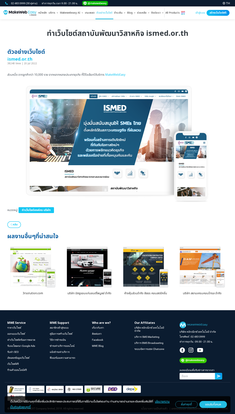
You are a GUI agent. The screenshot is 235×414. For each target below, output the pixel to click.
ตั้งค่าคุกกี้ (186, 404)
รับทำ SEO (13, 351)
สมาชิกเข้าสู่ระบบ (59, 327)
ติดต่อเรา (156, 13)
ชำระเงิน (119, 13)
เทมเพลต (90, 13)
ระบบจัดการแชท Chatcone (149, 349)
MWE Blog (98, 345)
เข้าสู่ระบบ (200, 13)
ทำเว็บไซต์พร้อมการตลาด (21, 339)
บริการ (53, 13)
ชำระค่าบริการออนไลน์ (62, 345)
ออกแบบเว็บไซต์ (16, 333)
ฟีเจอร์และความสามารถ (62, 357)
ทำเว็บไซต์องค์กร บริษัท (36, 210)
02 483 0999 (18, 3)
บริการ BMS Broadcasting (148, 342)
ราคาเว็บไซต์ (14, 327)
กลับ (15, 224)
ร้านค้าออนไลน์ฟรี (17, 369)
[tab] (53, 12)
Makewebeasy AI (71, 13)
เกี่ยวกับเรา (98, 327)
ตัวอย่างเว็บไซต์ (104, 13)
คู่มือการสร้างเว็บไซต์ (61, 333)
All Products (173, 13)
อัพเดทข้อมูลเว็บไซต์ (18, 357)
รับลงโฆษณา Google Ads (21, 345)
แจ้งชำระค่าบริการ (60, 351)
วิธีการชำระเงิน (58, 339)
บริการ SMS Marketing (146, 336)
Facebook (97, 339)
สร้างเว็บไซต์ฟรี (218, 13)
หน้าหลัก (42, 13)
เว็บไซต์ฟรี (13, 363)
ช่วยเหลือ (142, 13)
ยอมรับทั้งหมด (213, 404)
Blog (130, 13)
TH (228, 3)
